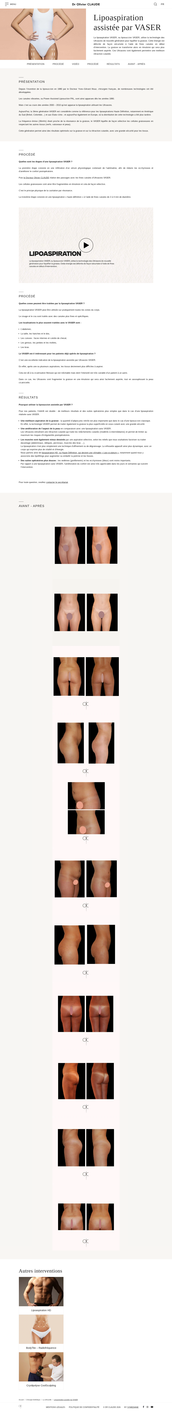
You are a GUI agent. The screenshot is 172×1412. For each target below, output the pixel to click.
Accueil (21, 1400)
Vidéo (75, 64)
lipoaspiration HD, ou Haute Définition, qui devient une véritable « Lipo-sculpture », (80, 453)
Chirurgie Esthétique (33, 1400)
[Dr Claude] (86, 4)
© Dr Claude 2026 (112, 1407)
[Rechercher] (155, 4)
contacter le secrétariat (57, 482)
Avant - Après (136, 64)
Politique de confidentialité (84, 1407)
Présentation (35, 64)
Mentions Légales (55, 1407)
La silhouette (47, 1400)
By (131, 1407)
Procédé (58, 64)
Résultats (113, 64)
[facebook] (142, 1407)
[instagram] (146, 1407)
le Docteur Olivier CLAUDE (36, 178)
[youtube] (150, 1407)
